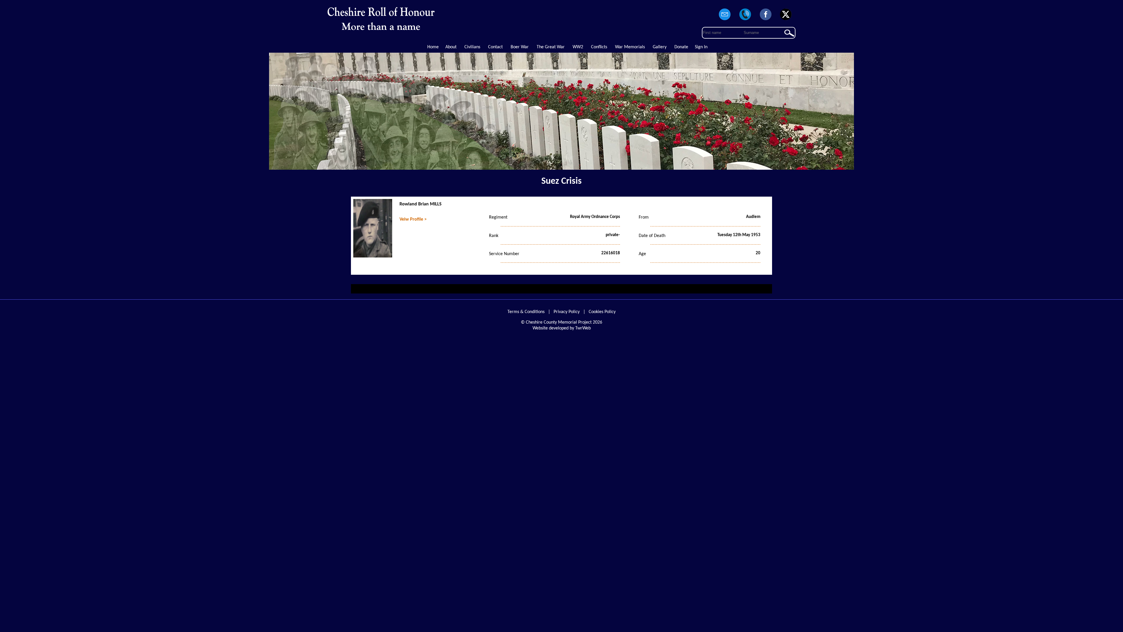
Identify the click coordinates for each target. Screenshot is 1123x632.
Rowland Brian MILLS (420, 204)
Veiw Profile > (413, 219)
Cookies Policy (602, 312)
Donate (681, 47)
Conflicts (599, 47)
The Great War (551, 47)
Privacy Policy (567, 312)
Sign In (701, 47)
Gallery (659, 47)
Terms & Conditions (526, 312)
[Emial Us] (725, 20)
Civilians (472, 47)
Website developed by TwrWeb (562, 328)
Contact (495, 47)
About (451, 47)
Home (433, 47)
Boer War (520, 47)
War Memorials (630, 47)
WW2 (578, 47)
